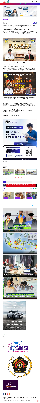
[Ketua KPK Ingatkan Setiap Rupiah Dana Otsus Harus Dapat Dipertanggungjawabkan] (8, 172)
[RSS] (9, 394)
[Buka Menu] (34, 1)
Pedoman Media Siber (11, 397)
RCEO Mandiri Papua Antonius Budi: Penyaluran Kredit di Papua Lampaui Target (20, 176)
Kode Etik (4, 397)
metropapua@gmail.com (9, 338)
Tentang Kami (33, 397)
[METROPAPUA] (7, 1)
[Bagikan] (36, 23)
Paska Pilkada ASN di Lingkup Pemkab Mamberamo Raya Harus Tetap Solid (31, 201)
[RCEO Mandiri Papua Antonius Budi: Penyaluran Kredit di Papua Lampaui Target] (20, 172)
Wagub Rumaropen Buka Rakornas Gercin (7, 200)
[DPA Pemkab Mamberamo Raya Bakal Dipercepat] (20, 195)
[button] (32, 1)
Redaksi (10, 398)
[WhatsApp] (36, 188)
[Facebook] (30, 188)
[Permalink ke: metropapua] (4, 23)
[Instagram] (7, 394)
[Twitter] (32, 188)
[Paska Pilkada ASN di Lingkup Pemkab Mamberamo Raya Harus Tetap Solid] (31, 195)
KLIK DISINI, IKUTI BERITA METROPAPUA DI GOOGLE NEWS (20, 117)
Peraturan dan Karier (20, 397)
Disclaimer (27, 397)
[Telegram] (34, 188)
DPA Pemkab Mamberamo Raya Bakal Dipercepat (19, 200)
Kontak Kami (5, 398)
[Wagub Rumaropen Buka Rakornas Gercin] (8, 195)
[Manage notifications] (37, 401)
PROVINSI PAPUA (5, 19)
